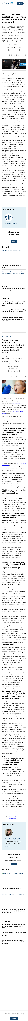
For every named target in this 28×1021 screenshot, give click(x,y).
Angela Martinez (13, 816)
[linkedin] (11, 55)
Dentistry (4, 10)
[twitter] (14, 55)
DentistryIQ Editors (14, 45)
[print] (25, 55)
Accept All (14, 1018)
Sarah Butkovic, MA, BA (14, 366)
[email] (18, 55)
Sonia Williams (12, 818)
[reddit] (16, 55)
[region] (14, 1016)
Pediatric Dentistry (6, 336)
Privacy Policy (22, 1014)
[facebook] (9, 55)
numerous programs (17, 403)
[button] (3, 3)
